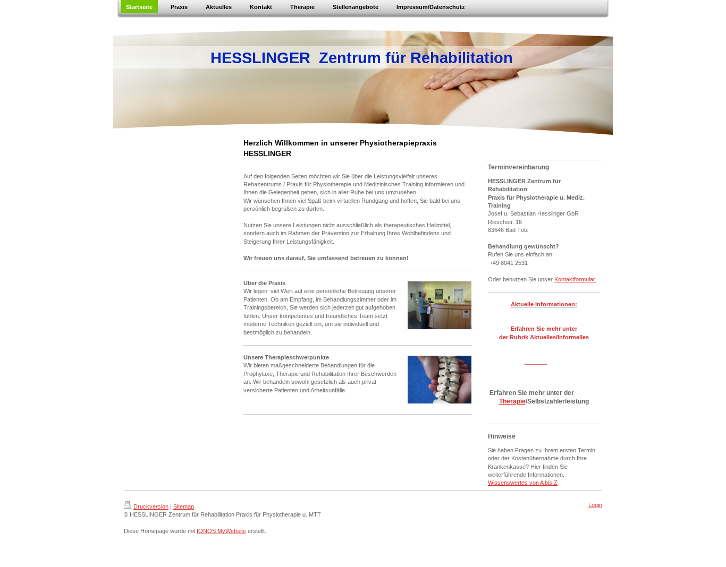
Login (595, 505)
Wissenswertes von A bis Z (523, 482)
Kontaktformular (574, 279)
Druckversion (150, 506)
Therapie (512, 401)
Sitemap (183, 506)
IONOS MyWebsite (221, 531)
